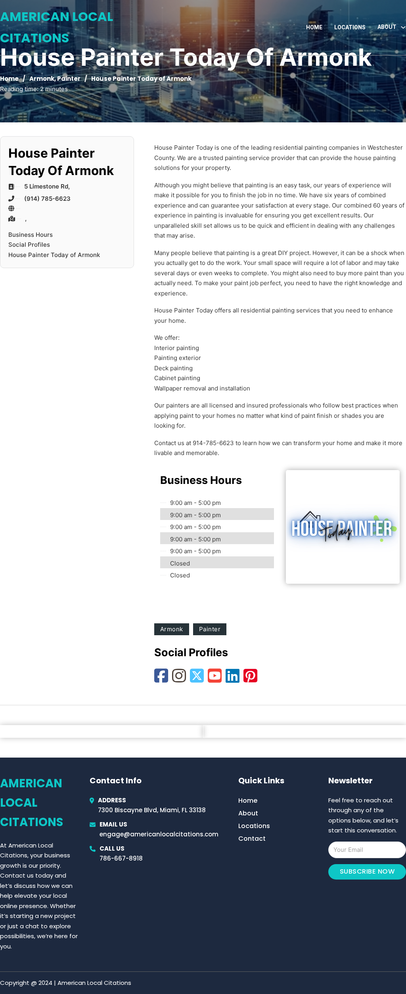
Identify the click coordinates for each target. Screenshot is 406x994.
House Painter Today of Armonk (54, 255)
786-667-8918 (121, 858)
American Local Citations (56, 27)
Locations (350, 27)
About (248, 813)
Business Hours (30, 234)
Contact (252, 838)
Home (314, 27)
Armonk (41, 78)
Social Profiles (29, 244)
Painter (68, 78)
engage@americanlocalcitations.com (159, 834)
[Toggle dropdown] (403, 27)
